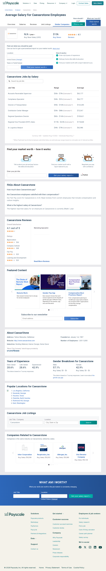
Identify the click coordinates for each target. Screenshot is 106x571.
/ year (31, 34)
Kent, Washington (19, 403)
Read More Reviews (42, 261)
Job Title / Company (16, 419)
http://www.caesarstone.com (24, 341)
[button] (11, 24)
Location (48, 419)
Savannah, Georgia (19, 393)
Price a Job (78, 24)
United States (9, 10)
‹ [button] (12, 291)
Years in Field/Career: (14, 63)
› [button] (94, 291)
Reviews (71, 37)
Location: (10, 53)
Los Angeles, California (21, 391)
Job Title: (16, 492)
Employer (17, 10)
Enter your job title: (13, 171)
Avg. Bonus (57, 37)
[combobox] (30, 56)
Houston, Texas (18, 396)
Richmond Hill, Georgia (21, 401)
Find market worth (94, 23)
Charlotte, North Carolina (21, 398)
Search (88, 423)
